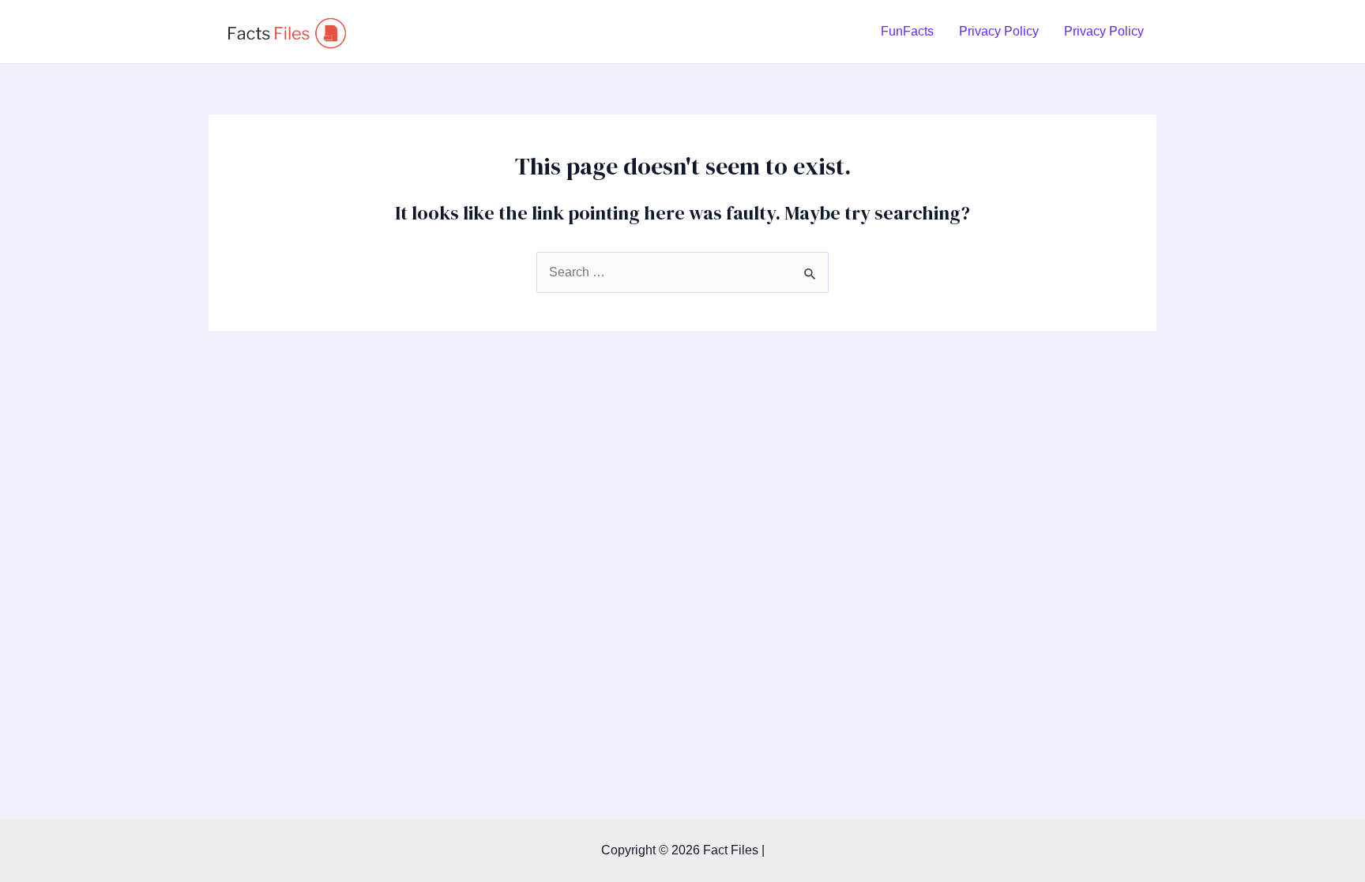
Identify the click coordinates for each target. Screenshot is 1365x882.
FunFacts (907, 31)
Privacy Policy (999, 31)
